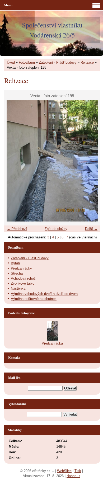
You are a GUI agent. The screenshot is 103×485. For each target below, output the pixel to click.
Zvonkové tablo (22, 283)
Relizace (87, 62)
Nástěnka (18, 288)
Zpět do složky (56, 229)
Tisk (77, 471)
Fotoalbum (27, 62)
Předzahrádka (52, 343)
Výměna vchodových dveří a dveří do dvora (44, 294)
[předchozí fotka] (13, 161)
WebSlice (64, 471)
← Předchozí (17, 229)
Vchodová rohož (23, 278)
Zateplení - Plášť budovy (58, 62)
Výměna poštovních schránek (34, 299)
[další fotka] (91, 161)
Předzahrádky (21, 268)
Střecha (17, 273)
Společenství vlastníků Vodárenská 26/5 (52, 29)
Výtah (15, 263)
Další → (91, 229)
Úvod (11, 62)
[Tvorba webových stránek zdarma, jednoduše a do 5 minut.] (53, 471)
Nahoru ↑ (73, 476)
